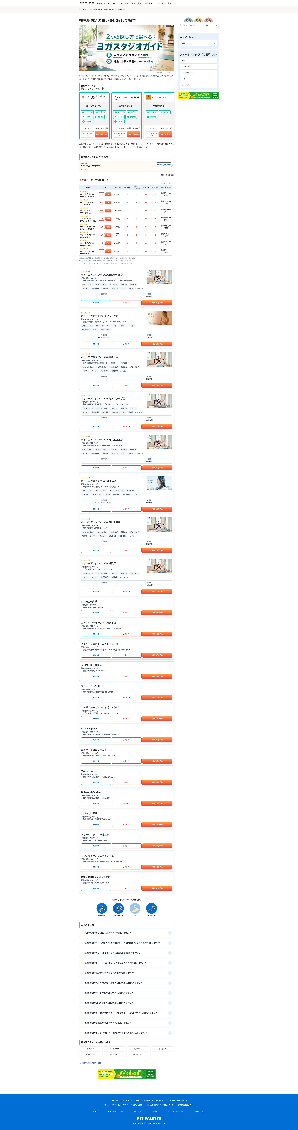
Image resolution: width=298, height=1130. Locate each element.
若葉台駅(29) (114, 1049)
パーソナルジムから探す (113, 3)
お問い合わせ (137, 1111)
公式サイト (126, 303)
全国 (183, 43)
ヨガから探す (149, 3)
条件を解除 (84, 169)
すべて (184, 60)
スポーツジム (186, 67)
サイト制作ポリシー (115, 1111)
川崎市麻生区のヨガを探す (91, 1063)
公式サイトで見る (87, 134)
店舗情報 (96, 303)
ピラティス (186, 85)
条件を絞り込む (165, 165)
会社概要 (95, 1111)
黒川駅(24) (163, 1049)
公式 (101, 194)
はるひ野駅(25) (138, 1049)
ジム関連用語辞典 (184, 1105)
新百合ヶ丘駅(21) (139, 1054)
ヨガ (183, 79)
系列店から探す (153, 1105)
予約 (108, 194)
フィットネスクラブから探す (115, 1105)
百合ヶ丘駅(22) (114, 1054)
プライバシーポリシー (175, 1111)
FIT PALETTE (83, 10)
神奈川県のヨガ (95, 10)
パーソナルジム (187, 73)
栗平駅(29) (90, 1049)
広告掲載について (199, 1111)
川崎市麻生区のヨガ (109, 10)
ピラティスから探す (164, 3)
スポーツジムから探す (133, 3)
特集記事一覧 (168, 1105)
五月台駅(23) (90, 1054)
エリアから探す (136, 1105)
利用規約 (154, 1111)
